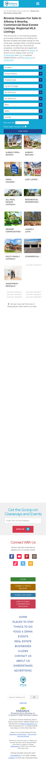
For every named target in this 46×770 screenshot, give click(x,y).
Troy (20, 55)
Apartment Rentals (12, 284)
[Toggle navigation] (37, 3)
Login (23, 579)
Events (23, 636)
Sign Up (20, 529)
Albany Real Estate (13, 153)
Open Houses (10, 180)
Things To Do (23, 626)
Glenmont (28, 58)
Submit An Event (23, 595)
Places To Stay (23, 621)
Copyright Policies (23, 736)
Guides (23, 651)
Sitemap (23, 703)
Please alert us (15, 746)
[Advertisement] (23, 407)
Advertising (23, 670)
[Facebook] (11, 556)
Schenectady (9, 55)
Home (23, 616)
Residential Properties (31, 200)
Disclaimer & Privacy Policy (18, 734)
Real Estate (23, 641)
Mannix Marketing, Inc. (29, 724)
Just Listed (31, 179)
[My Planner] (30, 563)
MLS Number (9, 123)
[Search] (34, 697)
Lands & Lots (29, 230)
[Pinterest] (27, 556)
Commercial (32, 256)
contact (11, 758)
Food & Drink (23, 631)
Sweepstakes (23, 665)
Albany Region (29, 153)
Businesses (23, 646)
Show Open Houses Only (14, 127)
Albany (32, 50)
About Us (23, 660)
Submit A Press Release (23, 587)
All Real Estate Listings (10, 202)
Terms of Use (32, 734)
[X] (23, 563)
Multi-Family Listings (13, 257)
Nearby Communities (13, 230)
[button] (23, 67)
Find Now (23, 131)
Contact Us (23, 655)
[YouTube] (19, 556)
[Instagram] (34, 556)
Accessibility (15, 755)
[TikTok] (15, 563)
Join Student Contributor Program (23, 603)
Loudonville (8, 60)
